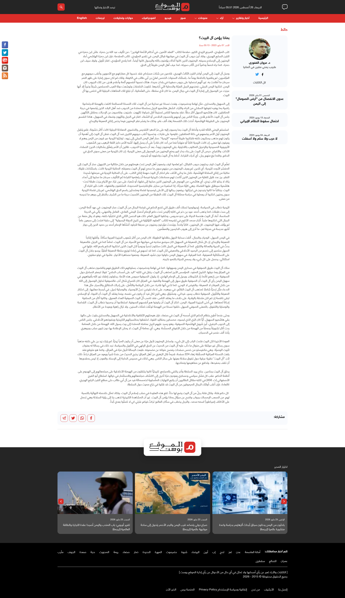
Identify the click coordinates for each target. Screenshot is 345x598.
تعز (230, 551)
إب (214, 551)
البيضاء (195, 551)
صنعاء (126, 551)
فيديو (168, 18)
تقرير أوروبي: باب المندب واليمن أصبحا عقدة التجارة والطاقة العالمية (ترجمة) (96, 526)
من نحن (255, 589)
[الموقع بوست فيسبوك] (5, 44)
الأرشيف (269, 589)
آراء (221, 18)
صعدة (83, 551)
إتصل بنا (283, 589)
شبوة (184, 551)
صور (183, 18)
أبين (206, 551)
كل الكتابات (259, 82)
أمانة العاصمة (252, 551)
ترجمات (100, 18)
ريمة (116, 551)
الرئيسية (263, 18)
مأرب (60, 551)
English (82, 18)
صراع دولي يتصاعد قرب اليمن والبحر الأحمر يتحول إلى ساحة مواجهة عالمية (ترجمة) (174, 526)
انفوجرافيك (149, 18)
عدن (238, 551)
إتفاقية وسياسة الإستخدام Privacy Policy (223, 589)
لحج (222, 551)
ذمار (136, 551)
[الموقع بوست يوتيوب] (5, 60)
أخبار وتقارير (242, 18)
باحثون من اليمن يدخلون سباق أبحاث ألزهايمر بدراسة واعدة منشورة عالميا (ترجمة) (252, 526)
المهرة (158, 551)
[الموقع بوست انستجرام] (5, 68)
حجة (93, 551)
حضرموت (171, 551)
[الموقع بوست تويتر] (5, 52)
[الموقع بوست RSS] (5, 75)
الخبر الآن (171, 589)
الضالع (273, 560)
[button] (284, 501)
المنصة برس (188, 589)
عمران (284, 560)
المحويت (104, 551)
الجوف (71, 551)
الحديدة (147, 551)
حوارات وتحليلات (123, 18)
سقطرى (260, 560)
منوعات (202, 18)
